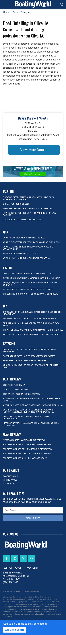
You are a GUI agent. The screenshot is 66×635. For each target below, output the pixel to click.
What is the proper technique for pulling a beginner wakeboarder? (28, 248)
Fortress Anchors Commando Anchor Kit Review (27, 454)
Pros (15, 12)
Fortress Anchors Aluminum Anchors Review (25, 458)
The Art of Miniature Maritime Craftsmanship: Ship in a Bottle (33, 330)
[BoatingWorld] (33, 4)
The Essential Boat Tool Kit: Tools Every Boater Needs (29, 319)
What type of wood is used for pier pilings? (24, 238)
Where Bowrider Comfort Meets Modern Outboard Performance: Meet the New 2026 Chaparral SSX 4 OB (28, 411)
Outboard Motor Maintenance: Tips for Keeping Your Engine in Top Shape (32, 313)
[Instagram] (14, 558)
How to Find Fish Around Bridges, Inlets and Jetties (28, 274)
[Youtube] (31, 558)
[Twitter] (23, 558)
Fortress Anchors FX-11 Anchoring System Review (27, 449)
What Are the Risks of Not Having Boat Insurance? (27, 209)
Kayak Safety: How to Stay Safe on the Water (25, 361)
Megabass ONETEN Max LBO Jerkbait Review (24, 440)
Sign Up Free (33, 518)
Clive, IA (25, 12)
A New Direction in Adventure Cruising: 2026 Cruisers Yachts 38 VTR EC (32, 400)
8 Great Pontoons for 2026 (16, 204)
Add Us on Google (14, 629)
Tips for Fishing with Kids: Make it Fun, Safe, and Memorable (31, 278)
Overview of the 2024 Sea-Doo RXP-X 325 (22, 220)
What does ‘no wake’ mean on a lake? (21, 253)
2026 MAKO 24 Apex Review (15, 390)
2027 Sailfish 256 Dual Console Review (21, 394)
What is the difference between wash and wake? (26, 258)
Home (6, 12)
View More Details (33, 150)
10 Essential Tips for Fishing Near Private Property (28, 289)
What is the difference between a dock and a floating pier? (31, 242)
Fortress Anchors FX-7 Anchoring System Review (27, 445)
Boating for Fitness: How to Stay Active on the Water (29, 356)
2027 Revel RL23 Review (14, 385)
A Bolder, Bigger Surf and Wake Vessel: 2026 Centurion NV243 (33, 405)
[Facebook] (6, 558)
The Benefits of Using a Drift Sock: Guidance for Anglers (30, 294)
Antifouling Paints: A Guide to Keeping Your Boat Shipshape (31, 334)
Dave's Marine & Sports (33, 118)
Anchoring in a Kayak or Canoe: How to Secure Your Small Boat (31, 366)
